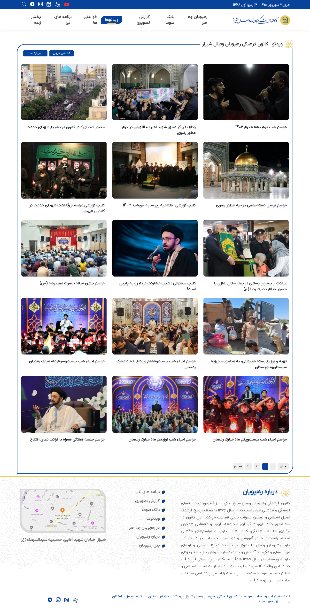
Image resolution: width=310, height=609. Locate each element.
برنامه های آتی (63, 19)
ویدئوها (111, 20)
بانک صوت (169, 19)
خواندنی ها (90, 19)
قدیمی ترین (61, 53)
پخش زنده (36, 19)
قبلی (283, 466)
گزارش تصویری (143, 19)
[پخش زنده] (66, 5)
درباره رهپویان (148, 536)
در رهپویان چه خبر (144, 527)
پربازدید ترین (35, 53)
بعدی (238, 466)
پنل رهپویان (149, 545)
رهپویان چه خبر (198, 19)
